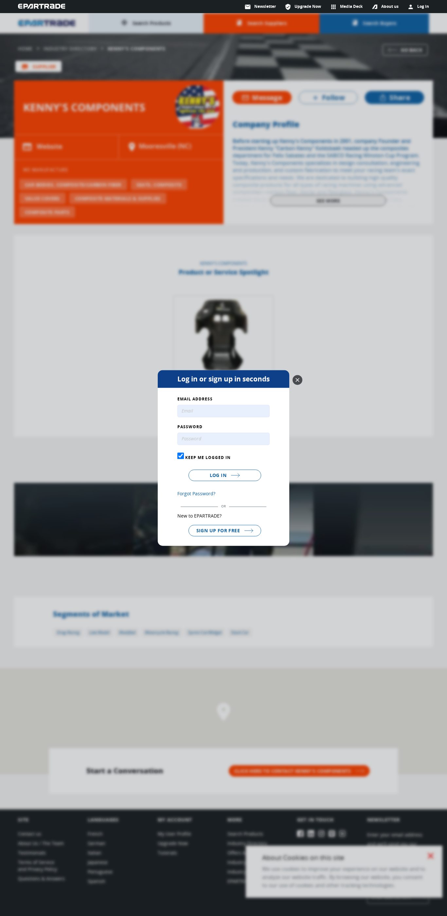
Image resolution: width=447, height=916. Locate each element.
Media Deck (346, 7)
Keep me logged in (207, 457)
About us (390, 6)
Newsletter (260, 7)
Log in (219, 475)
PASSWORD (190, 427)
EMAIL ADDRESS (195, 399)
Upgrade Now (303, 7)
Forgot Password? (196, 493)
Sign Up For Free (218, 530)
